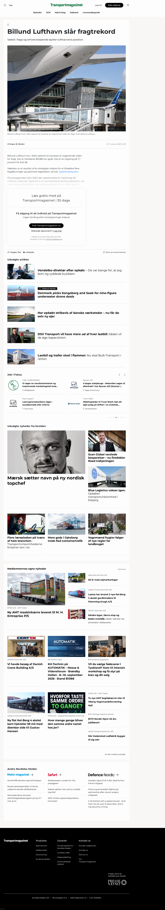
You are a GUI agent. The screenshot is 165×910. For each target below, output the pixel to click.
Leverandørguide (91, 12)
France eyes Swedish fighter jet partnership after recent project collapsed (103, 792)
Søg (10, 5)
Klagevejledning (64, 857)
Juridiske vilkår (63, 853)
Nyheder (37, 12)
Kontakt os (83, 850)
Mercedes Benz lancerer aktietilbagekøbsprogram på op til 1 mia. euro (24, 798)
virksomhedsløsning (53, 239)
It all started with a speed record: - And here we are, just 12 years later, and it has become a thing (106, 804)
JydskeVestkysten (68, 171)
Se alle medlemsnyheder (115, 754)
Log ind (57, 231)
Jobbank (74, 12)
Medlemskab (41, 850)
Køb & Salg (60, 12)
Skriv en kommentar (116, 252)
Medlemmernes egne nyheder (26, 568)
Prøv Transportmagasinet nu (46, 225)
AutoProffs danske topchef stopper (24, 780)
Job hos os (83, 855)
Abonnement (41, 846)
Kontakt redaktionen (87, 846)
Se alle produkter (43, 859)
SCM (48, 12)
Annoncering (41, 855)
